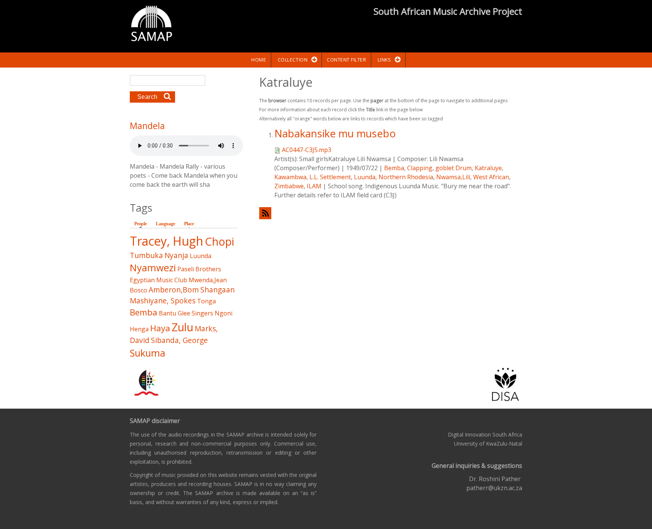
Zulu (182, 327)
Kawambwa (290, 177)
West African (491, 177)
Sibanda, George (179, 340)
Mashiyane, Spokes (162, 300)
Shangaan (217, 289)
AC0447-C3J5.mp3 (306, 150)
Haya (160, 328)
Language (165, 223)
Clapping (419, 168)
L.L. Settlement (330, 177)
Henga (139, 329)
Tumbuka (146, 255)
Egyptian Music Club (158, 280)
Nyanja (176, 255)
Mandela (147, 126)
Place (189, 223)
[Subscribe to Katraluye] (390, 213)
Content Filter (346, 59)
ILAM (314, 186)
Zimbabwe (289, 186)
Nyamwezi (153, 267)
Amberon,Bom (174, 289)
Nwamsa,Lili (453, 177)
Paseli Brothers (199, 269)
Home (258, 59)
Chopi (219, 241)
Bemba (394, 168)
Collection (293, 59)
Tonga (206, 301)
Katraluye (488, 168)
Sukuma (147, 353)
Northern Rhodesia (405, 177)
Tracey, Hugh (166, 241)
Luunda (364, 177)
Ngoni (223, 313)
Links (384, 59)
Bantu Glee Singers (186, 313)
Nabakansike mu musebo (335, 133)
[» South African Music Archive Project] (151, 24)
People (142, 223)
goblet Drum (453, 168)
